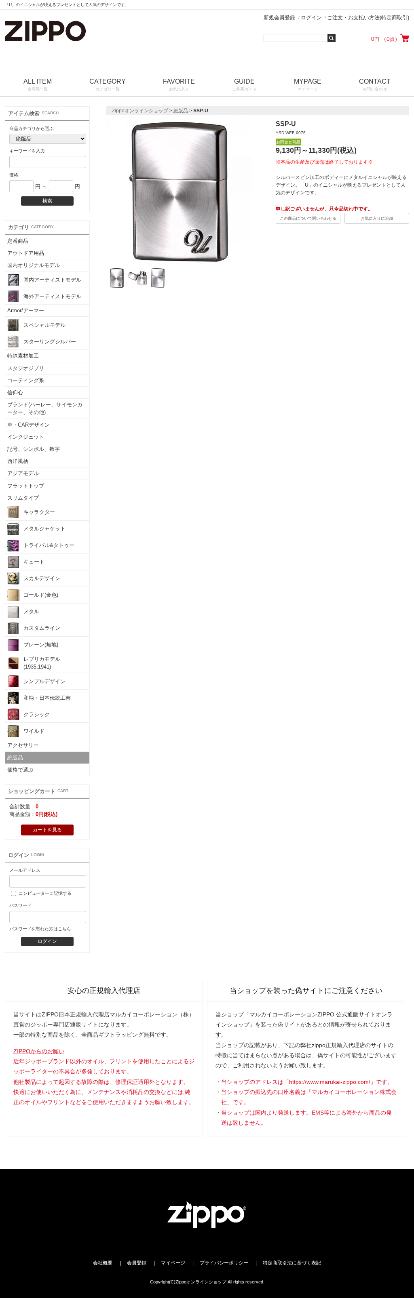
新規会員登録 (279, 18)
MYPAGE (307, 84)
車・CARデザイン (28, 425)
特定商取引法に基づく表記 (292, 1262)
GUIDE (244, 84)
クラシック (36, 714)
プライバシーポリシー (224, 1262)
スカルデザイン (41, 578)
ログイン (311, 18)
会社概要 (102, 1262)
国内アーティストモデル (52, 280)
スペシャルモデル (44, 325)
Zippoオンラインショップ (140, 111)
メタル (31, 611)
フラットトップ (25, 486)
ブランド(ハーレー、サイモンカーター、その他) (44, 408)
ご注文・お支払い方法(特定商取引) (368, 18)
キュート (33, 562)
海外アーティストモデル (52, 296)
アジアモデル (23, 473)
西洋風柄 (17, 461)
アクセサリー (23, 745)
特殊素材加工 (23, 356)
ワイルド (33, 731)
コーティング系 (25, 380)
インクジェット (25, 437)
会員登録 (136, 1262)
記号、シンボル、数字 (33, 449)
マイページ (173, 1262)
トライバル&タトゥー (48, 545)
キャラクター (39, 512)
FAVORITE (179, 84)
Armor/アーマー (25, 310)
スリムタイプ (23, 498)
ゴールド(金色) (40, 595)
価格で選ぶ (20, 770)
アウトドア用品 (25, 253)
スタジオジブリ (25, 368)
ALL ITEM (37, 84)
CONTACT (375, 84)
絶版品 (15, 758)
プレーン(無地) (40, 645)
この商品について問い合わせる (308, 218)
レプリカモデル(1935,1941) (41, 663)
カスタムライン (41, 628)
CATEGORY (107, 84)
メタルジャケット (44, 529)
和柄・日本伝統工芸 (47, 698)
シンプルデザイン (44, 681)
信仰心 (15, 392)
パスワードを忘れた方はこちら (40, 928)
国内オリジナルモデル (33, 265)
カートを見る (47, 829)
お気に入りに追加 (377, 218)
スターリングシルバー (49, 342)
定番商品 (17, 241)
